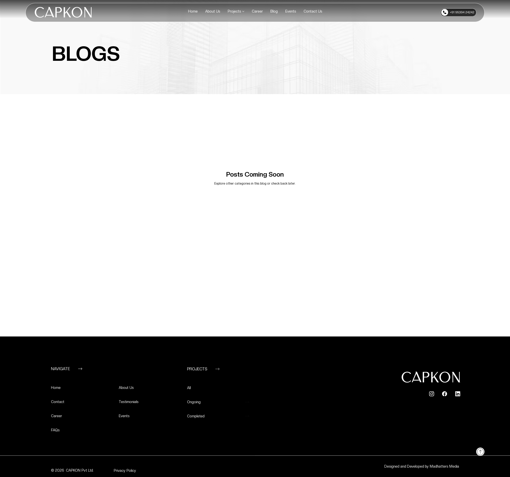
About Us (126, 388)
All (189, 388)
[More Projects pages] (243, 11)
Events (124, 416)
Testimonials (128, 402)
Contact (57, 402)
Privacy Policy (125, 470)
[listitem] (83, 388)
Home (56, 388)
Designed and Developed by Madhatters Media (421, 466)
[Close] (480, 451)
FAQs (55, 430)
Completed (195, 416)
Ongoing (194, 402)
